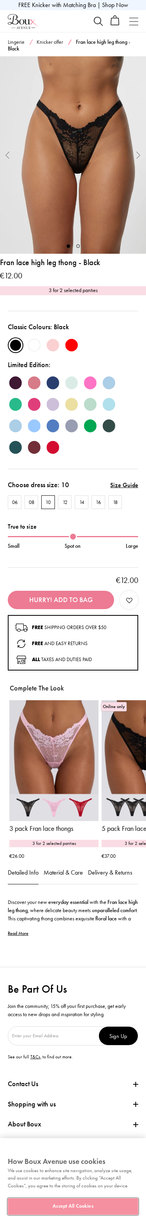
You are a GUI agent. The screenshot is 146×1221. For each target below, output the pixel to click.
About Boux (24, 1124)
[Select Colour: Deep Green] (109, 426)
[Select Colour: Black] (15, 345)
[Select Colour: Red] (71, 345)
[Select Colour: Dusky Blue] (109, 383)
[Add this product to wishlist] (129, 600)
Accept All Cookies (73, 1206)
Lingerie (16, 42)
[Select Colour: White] (34, 345)
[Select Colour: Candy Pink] (90, 383)
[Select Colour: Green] (90, 426)
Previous (7, 155)
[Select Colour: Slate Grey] (71, 426)
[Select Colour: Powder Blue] (15, 426)
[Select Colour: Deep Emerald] (15, 447)
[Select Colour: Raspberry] (34, 383)
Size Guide (124, 485)
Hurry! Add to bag (61, 599)
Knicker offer (50, 42)
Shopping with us (32, 1104)
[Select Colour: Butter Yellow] (71, 404)
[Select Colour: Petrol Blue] (53, 426)
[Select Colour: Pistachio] (90, 404)
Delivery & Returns (110, 872)
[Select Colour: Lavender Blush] (53, 404)
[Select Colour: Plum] (15, 383)
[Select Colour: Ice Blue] (109, 404)
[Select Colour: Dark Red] (53, 447)
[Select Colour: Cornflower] (34, 426)
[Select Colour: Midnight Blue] (53, 383)
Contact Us (23, 1083)
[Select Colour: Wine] (34, 447)
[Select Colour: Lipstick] (34, 404)
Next (138, 155)
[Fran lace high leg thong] (73, 155)
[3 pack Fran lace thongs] (54, 760)
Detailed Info (23, 872)
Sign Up (118, 1036)
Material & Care (63, 872)
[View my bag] (115, 23)
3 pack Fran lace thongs (41, 828)
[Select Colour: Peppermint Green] (71, 383)
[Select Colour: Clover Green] (15, 404)
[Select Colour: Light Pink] (53, 345)
